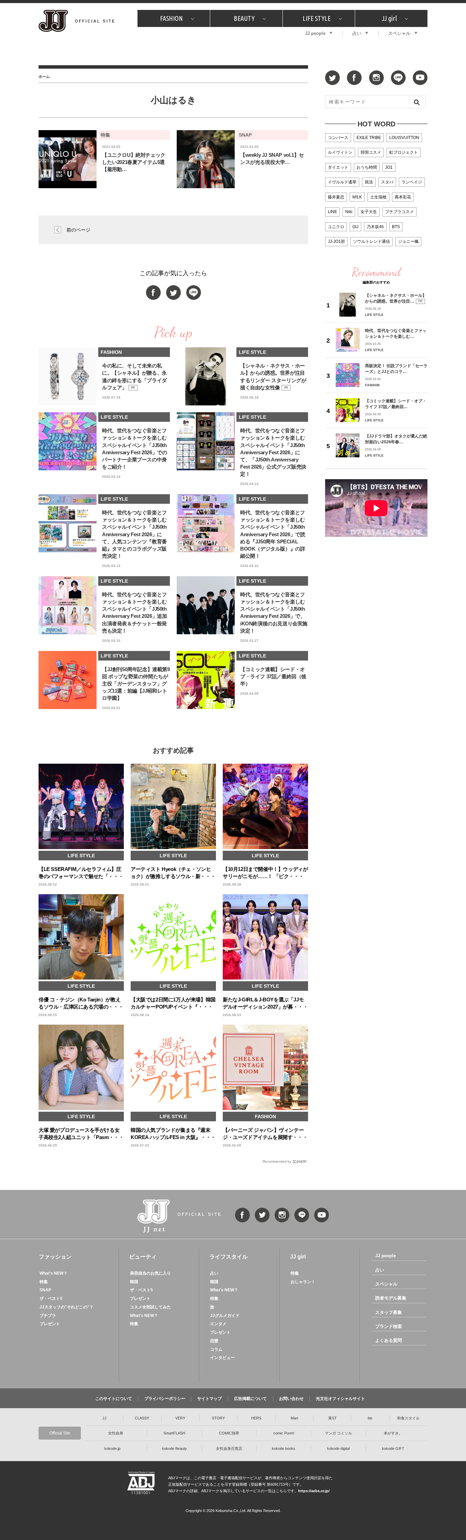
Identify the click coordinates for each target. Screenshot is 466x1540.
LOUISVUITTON (404, 137)
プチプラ (48, 1315)
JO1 (389, 167)
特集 (44, 1281)
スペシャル (399, 33)
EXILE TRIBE (368, 137)
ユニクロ (336, 226)
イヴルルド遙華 (342, 182)
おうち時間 (366, 167)
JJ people (315, 33)
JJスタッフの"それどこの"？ (66, 1307)
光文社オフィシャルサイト (340, 1398)
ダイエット (338, 167)
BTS (396, 226)
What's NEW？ (54, 1273)
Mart (294, 1418)
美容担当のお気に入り (150, 1273)
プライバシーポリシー (164, 1398)
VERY (180, 1418)
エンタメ (218, 1323)
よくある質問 (388, 1340)
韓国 (134, 1281)
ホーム (44, 76)
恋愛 (214, 1340)
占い (356, 33)
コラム (216, 1349)
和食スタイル (408, 1418)
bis (370, 1418)
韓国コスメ (371, 152)
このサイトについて (113, 1398)
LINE (332, 211)
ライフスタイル (228, 1257)
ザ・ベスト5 (51, 1298)
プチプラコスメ (399, 211)
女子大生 (369, 211)
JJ (104, 1418)
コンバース (338, 137)
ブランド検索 (388, 1326)
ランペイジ (412, 182)
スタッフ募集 (388, 1312)
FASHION (171, 18)
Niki (348, 211)
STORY (218, 1418)
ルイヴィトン (340, 152)
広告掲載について (250, 1398)
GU (355, 226)
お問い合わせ (291, 1398)
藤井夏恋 (336, 197)
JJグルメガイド (224, 1315)
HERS (256, 1418)
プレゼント (50, 1323)
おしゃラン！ (303, 1281)
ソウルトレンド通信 (371, 241)
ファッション (55, 1257)
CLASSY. (142, 1418)
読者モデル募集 (390, 1298)
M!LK (357, 197)
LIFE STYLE (317, 18)
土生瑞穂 (378, 197)
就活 (369, 182)
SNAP (45, 1290)
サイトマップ (209, 1398)
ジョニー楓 (408, 241)
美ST (332, 1418)
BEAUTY (244, 18)
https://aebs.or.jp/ (314, 1491)
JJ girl (389, 18)
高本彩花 (403, 197)
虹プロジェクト (403, 152)
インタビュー (222, 1357)
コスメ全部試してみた (150, 1307)
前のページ (78, 230)
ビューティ (143, 1257)
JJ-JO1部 (336, 241)
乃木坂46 (375, 226)
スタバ (387, 182)
